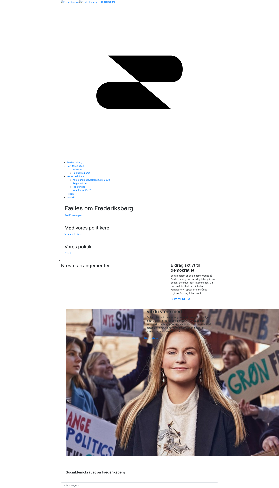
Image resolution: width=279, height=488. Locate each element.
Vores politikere (75, 176)
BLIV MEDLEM (181, 299)
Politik (70, 193)
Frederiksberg (107, 1)
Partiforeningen (75, 165)
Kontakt (71, 197)
